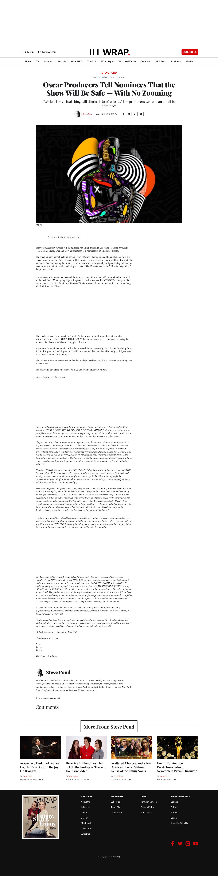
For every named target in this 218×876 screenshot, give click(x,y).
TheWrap (86, 796)
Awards (61, 61)
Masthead (86, 823)
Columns (145, 61)
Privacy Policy (147, 807)
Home (95, 77)
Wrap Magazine (180, 796)
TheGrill (91, 61)
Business (176, 61)
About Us (85, 801)
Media (189, 61)
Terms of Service (149, 801)
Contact (85, 812)
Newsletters (49, 52)
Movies (48, 61)
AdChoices (146, 812)
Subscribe (190, 52)
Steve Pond (87, 114)
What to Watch (127, 61)
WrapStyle (107, 61)
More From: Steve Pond (109, 726)
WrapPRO (76, 61)
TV (38, 61)
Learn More (116, 812)
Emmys (174, 812)
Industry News (108, 77)
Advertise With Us (179, 823)
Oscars (174, 818)
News (28, 61)
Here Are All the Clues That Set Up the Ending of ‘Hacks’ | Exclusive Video (85, 767)
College (174, 807)
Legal (144, 796)
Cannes (174, 801)
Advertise (85, 807)
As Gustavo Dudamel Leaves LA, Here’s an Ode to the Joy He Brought (39, 767)
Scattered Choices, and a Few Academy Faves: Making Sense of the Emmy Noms (131, 767)
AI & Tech (160, 61)
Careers (85, 818)
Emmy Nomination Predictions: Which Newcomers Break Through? (177, 767)
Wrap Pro (117, 796)
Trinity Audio (63, 237)
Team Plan (116, 807)
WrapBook (86, 834)
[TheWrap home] (109, 52)
